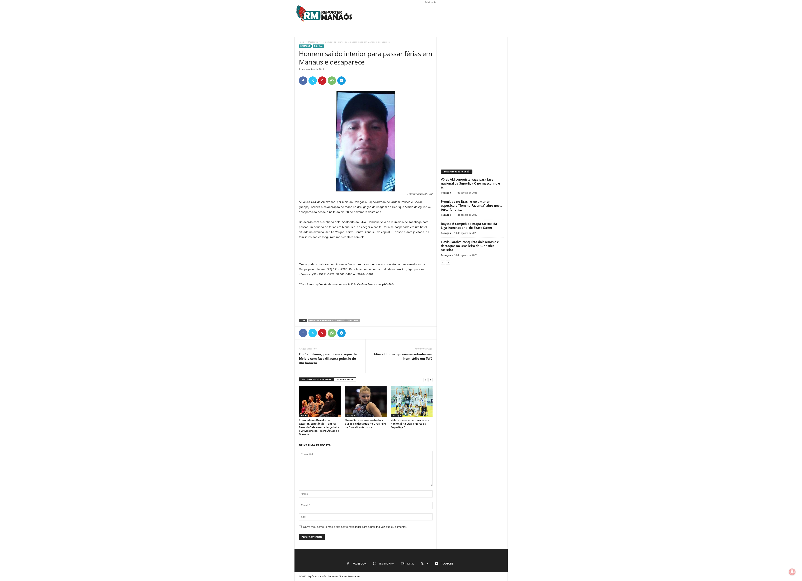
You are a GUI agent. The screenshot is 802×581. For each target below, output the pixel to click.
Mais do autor (345, 379)
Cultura (303, 415)
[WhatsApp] (332, 80)
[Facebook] (303, 80)
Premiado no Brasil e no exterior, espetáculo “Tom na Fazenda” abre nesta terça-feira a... (472, 205)
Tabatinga (353, 320)
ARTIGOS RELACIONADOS (316, 379)
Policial (318, 46)
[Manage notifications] (792, 571)
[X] (312, 80)
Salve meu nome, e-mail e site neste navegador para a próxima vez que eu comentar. (355, 526)
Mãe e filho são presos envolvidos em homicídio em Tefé (403, 356)
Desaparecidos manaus (321, 320)
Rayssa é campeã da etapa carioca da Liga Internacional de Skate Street (469, 226)
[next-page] (430, 379)
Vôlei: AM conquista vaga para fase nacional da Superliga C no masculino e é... (470, 183)
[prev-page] (425, 379)
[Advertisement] (366, 251)
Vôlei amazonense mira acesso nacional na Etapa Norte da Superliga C (410, 423)
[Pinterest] (322, 80)
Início (301, 41)
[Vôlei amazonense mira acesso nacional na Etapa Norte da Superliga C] (412, 401)
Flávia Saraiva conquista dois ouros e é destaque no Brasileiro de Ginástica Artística (366, 423)
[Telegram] (341, 80)
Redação (446, 192)
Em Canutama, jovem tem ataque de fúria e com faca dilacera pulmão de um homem (328, 358)
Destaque (313, 41)
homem (340, 320)
